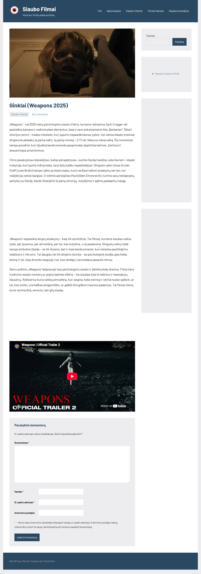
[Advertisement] (72, 210)
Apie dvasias (114, 10)
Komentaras (21, 442)
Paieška (150, 35)
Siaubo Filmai (39, 8)
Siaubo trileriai (134, 10)
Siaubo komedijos (179, 10)
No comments (40, 114)
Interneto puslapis (24, 512)
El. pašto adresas (24, 502)
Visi (100, 10)
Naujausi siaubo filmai (167, 73)
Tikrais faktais (155, 10)
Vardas (18, 491)
